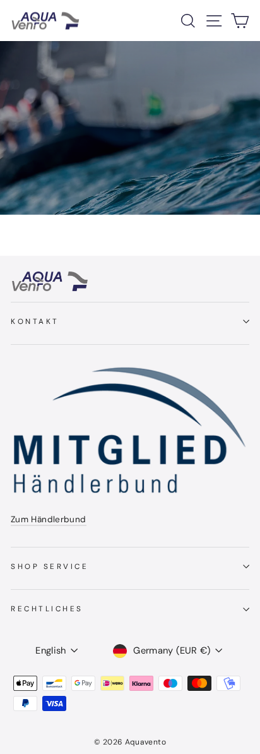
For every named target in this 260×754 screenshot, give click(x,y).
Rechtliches (47, 609)
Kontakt (35, 321)
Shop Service (49, 566)
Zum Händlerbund (48, 519)
